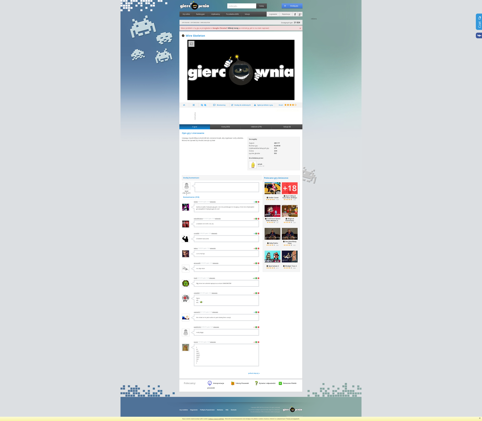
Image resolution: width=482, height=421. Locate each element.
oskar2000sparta (198, 218)
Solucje (247, 14)
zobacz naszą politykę (216, 419)
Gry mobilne (183, 410)
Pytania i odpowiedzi (267, 383)
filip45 (195, 278)
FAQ (227, 410)
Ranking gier (200, 14)
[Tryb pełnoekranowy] (193, 105)
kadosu (196, 248)
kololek (196, 202)
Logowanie (273, 14)
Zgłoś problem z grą (265, 105)
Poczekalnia (232, 14)
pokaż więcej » (254, 373)
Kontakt (233, 410)
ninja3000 (196, 233)
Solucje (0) (287, 127)
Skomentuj (221, 105)
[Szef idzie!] (184, 105)
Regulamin (194, 410)
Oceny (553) (225, 127)
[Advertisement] (241, 115)
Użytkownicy (215, 14)
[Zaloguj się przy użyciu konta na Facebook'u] (295, 14)
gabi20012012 (197, 327)
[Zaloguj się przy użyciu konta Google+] (300, 14)
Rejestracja (286, 14)
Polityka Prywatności (207, 410)
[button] (241, 70)
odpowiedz (213, 202)
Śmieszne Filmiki (289, 383)
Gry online (186, 14)
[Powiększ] (205, 105)
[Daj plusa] (256, 202)
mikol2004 (196, 293)
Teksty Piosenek (242, 383)
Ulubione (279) (256, 127)
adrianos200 (197, 263)
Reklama (220, 410)
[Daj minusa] (258, 202)
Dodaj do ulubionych (242, 105)
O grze (194, 127)
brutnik (196, 342)
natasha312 (197, 312)
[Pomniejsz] (202, 105)
